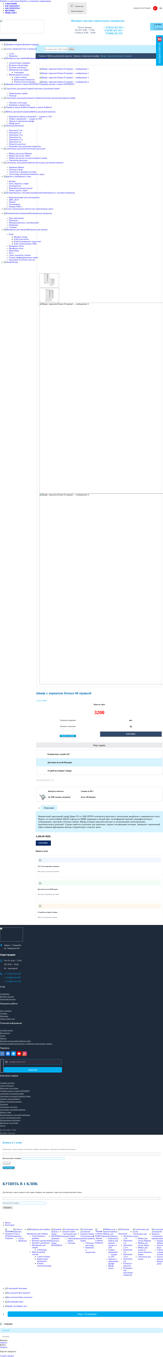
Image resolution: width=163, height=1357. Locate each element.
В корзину (43, 843)
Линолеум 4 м (15, 142)
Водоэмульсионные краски (20, 188)
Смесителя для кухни (18, 160)
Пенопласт (13, 220)
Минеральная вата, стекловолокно (24, 223)
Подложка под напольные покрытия (25, 146)
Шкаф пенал (14, 123)
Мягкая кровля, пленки (19, 75)
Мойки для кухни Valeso (19, 156)
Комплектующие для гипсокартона (24, 197)
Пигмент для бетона (17, 67)
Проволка (13, 56)
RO (161, 8)
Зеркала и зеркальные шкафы (21, 121)
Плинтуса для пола (17, 144)
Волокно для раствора (18, 65)
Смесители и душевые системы (22, 172)
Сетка (11, 54)
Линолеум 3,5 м (16, 139)
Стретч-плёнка (20, 77)
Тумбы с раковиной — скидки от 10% (25, 119)
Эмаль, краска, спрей (18, 190)
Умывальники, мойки (18, 93)
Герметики (13, 225)
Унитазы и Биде (16, 170)
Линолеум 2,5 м (16, 135)
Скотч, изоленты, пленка (20, 255)
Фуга (11, 253)
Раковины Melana (16, 167)
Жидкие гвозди (20, 237)
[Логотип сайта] (22, 33)
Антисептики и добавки (19, 63)
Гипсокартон (14, 204)
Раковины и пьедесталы (19, 105)
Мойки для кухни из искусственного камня (28, 158)
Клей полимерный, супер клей (27, 241)
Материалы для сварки (19, 70)
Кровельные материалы (24, 79)
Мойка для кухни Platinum (20, 153)
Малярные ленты (16, 246)
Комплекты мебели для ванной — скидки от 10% (30, 116)
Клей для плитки (21, 239)
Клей (11, 234)
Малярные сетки (16, 248)
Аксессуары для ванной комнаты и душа (26, 174)
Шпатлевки (14, 251)
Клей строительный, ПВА (25, 244)
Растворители (15, 186)
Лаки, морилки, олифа (18, 183)
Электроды (19, 72)
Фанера (12, 202)
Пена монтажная (16, 218)
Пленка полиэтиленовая (24, 82)
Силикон (13, 227)
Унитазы (12, 96)
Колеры (12, 181)
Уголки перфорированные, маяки (23, 257)
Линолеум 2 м (15, 133)
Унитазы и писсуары (18, 103)
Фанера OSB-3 (15, 206)
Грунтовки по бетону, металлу (22, 260)
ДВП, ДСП (14, 200)
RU (155, 8)
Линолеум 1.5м (15, 130)
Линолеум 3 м (15, 137)
